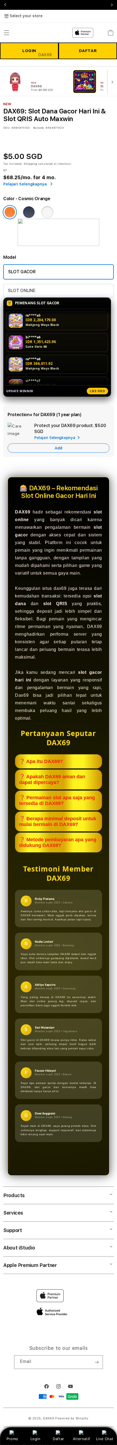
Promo (12, 1439)
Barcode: (38, 127)
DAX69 (48, 1418)
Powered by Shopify (71, 1418)
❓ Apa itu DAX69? (41, 761)
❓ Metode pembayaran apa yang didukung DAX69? (57, 842)
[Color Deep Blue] (29, 212)
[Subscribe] (97, 1362)
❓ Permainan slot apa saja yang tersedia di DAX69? (57, 800)
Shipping (30, 163)
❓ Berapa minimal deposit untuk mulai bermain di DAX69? (57, 821)
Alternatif (81, 1439)
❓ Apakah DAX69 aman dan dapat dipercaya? (52, 779)
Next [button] (112, 5)
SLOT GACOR (22, 271)
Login (35, 1439)
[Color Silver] (47, 212)
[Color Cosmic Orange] (9, 212)
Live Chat (104, 1439)
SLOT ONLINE (21, 290)
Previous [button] (5, 5)
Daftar (58, 1439)
